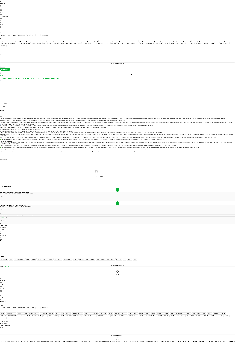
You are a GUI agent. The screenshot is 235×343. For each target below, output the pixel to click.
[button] (117, 112)
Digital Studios (7, 266)
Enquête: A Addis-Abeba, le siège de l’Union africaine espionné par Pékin (29, 78)
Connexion (97, 167)
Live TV (1, 75)
